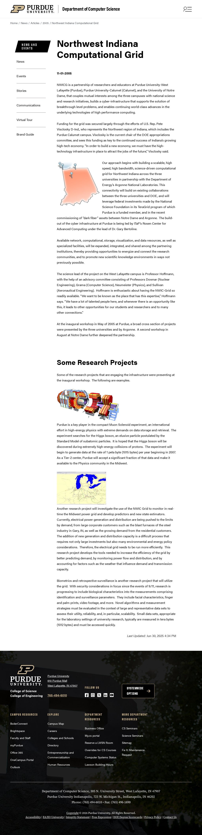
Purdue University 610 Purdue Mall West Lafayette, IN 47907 (63, 680)
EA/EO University (53, 817)
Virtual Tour (25, 119)
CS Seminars (129, 728)
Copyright (72, 813)
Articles (35, 23)
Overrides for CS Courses (100, 750)
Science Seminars (132, 735)
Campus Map (56, 723)
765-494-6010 (57, 695)
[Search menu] (187, 9)
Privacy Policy (152, 817)
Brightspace (17, 731)
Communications (28, 105)
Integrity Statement (78, 817)
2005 (46, 23)
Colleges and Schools (61, 738)
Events (21, 76)
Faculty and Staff (20, 738)
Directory (53, 745)
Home (14, 23)
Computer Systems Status (100, 757)
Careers (52, 731)
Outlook (15, 767)
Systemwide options (135, 691)
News (24, 23)
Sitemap (127, 743)
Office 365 (16, 752)
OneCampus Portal (22, 760)
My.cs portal (92, 735)
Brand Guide (25, 134)
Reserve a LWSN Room (99, 743)
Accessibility (33, 817)
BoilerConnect (18, 723)
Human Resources (59, 764)
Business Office (94, 728)
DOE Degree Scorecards (127, 817)
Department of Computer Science (91, 8)
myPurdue (16, 745)
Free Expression (101, 817)
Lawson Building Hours (99, 764)
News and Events (29, 46)
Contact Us (170, 817)
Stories (21, 90)
